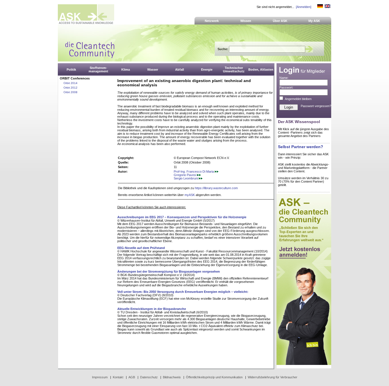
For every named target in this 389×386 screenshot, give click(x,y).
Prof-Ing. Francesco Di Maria (194, 171)
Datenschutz (149, 377)
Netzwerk (212, 21)
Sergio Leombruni (186, 178)
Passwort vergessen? (316, 106)
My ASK (314, 21)
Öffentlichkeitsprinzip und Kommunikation (214, 377)
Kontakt (118, 377)
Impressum (100, 377)
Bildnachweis (172, 377)
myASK (190, 195)
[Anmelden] (303, 7)
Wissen (245, 21)
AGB (131, 377)
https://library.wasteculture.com (216, 188)
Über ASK (280, 21)
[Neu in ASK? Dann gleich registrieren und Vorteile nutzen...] (304, 363)
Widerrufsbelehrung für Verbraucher (272, 377)
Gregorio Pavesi (185, 175)
